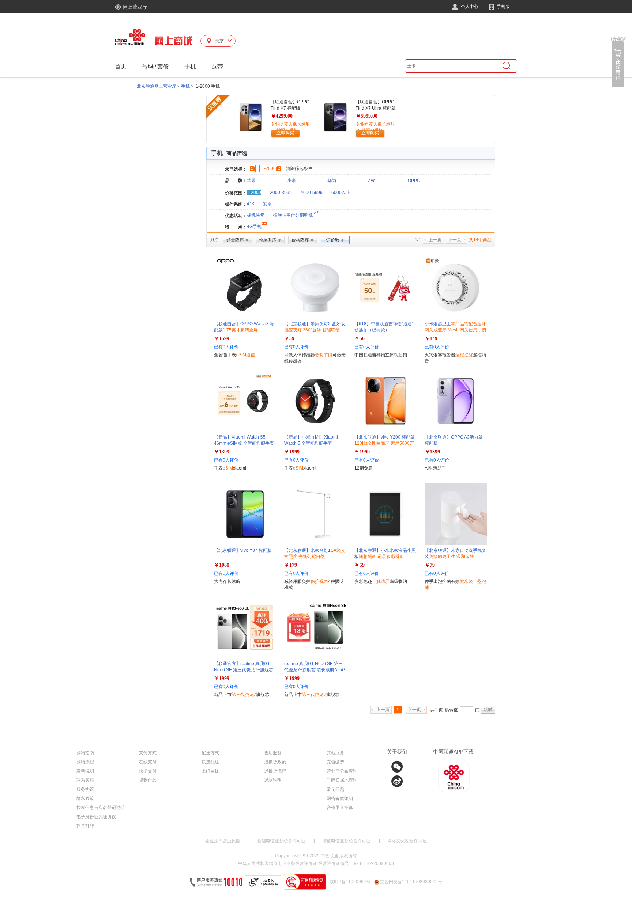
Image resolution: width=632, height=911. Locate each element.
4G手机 (254, 226)
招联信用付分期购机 (293, 215)
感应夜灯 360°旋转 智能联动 (312, 330)
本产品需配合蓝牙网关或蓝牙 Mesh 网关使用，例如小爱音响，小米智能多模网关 (455, 330)
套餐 (163, 66)
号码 (148, 66)
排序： (216, 239)
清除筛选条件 (299, 168)
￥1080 (221, 565)
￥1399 (221, 452)
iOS (250, 203)
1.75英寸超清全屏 (240, 330)
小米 (291, 180)
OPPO (414, 180)
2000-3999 (281, 192)
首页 (121, 66)
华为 (331, 180)
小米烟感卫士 (455, 330)
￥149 (431, 338)
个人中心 (469, 6)
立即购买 (285, 133)
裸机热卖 (255, 215)
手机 (190, 66)
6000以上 (340, 192)
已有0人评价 (226, 346)
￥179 (290, 565)
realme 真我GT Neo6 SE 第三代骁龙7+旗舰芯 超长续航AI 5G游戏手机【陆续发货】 (314, 670)
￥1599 (221, 338)
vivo (372, 180)
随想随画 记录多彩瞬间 (381, 556)
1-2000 (269, 168)
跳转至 (451, 710)
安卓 (267, 203)
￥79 (430, 565)
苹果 (251, 180)
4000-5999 (312, 192)
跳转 (488, 709)
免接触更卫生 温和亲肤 (451, 556)
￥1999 (292, 452)
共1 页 (436, 710)
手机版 (503, 6)
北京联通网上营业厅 (156, 86)
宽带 (217, 66)
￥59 (289, 338)
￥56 (359, 338)
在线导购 (618, 62)
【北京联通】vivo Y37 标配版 (243, 550)
